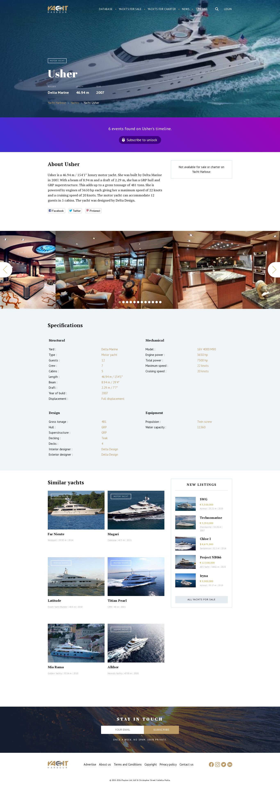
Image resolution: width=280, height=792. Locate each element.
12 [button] (160, 302)
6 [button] (138, 302)
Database (106, 9)
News (185, 9)
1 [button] (119, 302)
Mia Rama (56, 667)
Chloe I (205, 539)
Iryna (204, 576)
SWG (203, 499)
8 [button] (145, 302)
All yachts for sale (201, 599)
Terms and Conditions (128, 764)
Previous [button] (6, 269)
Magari (113, 534)
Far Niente (56, 534)
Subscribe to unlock (142, 140)
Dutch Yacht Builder (57, 606)
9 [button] (149, 302)
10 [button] (153, 302)
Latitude (54, 600)
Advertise (90, 764)
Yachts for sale (130, 9)
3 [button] (127, 302)
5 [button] (134, 302)
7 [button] (142, 302)
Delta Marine (58, 92)
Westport (52, 540)
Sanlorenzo (205, 548)
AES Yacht (204, 566)
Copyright (151, 764)
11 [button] (156, 302)
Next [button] (274, 269)
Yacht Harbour (58, 10)
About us (105, 764)
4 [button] (131, 302)
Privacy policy (168, 764)
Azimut (203, 508)
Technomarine (211, 518)
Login (228, 9)
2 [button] (123, 302)
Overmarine (206, 527)
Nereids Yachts (115, 673)
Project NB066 (210, 557)
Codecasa (112, 540)
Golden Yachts (55, 673)
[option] (28, 270)
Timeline (202, 9)
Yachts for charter (162, 9)
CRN (110, 606)
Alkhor (113, 667)
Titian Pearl (117, 600)
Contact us (186, 764)
